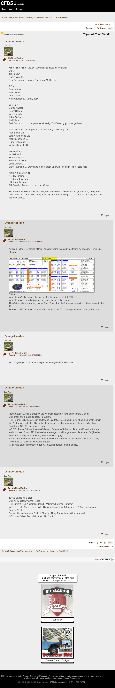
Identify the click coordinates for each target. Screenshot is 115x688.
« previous (99, 24)
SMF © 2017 (31, 682)
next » (107, 24)
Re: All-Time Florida (17, 239)
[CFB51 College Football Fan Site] (57, 3)
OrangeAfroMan (14, 41)
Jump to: (98, 560)
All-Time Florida (15, 58)
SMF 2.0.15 (22, 682)
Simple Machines (42, 682)
